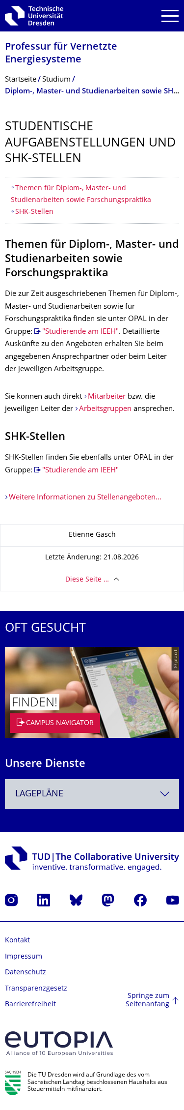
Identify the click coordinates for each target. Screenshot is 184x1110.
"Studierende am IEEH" (80, 332)
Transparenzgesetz (36, 989)
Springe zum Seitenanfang (147, 1000)
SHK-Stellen (34, 212)
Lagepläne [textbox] (39, 794)
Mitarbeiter (107, 397)
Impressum (23, 957)
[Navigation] (170, 16)
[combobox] (92, 794)
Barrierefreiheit (30, 1004)
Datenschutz (25, 972)
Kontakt (17, 940)
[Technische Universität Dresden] (34, 16)
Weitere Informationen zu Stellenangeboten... (85, 497)
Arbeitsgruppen (105, 409)
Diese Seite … (87, 580)
